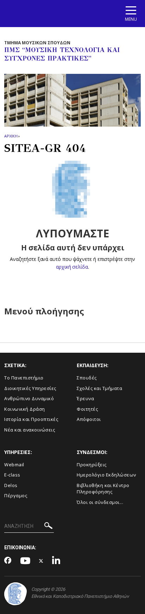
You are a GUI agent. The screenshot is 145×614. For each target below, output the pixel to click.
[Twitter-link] (41, 561)
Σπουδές (87, 378)
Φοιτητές (87, 409)
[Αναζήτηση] (48, 526)
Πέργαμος (15, 495)
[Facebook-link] (8, 561)
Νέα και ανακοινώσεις (29, 430)
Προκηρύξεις (92, 464)
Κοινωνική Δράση (24, 409)
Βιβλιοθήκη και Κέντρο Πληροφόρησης (103, 488)
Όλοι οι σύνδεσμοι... (100, 502)
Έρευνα (85, 398)
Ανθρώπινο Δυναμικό (29, 398)
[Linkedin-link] (56, 561)
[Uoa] (15, 593)
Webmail (14, 464)
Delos (11, 485)
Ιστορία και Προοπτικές (31, 419)
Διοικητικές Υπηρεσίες (30, 388)
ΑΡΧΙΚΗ (10, 136)
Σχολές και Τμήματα (99, 388)
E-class (12, 475)
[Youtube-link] (25, 561)
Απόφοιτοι (89, 419)
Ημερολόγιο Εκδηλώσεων (106, 475)
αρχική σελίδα (72, 266)
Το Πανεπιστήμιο (24, 378)
